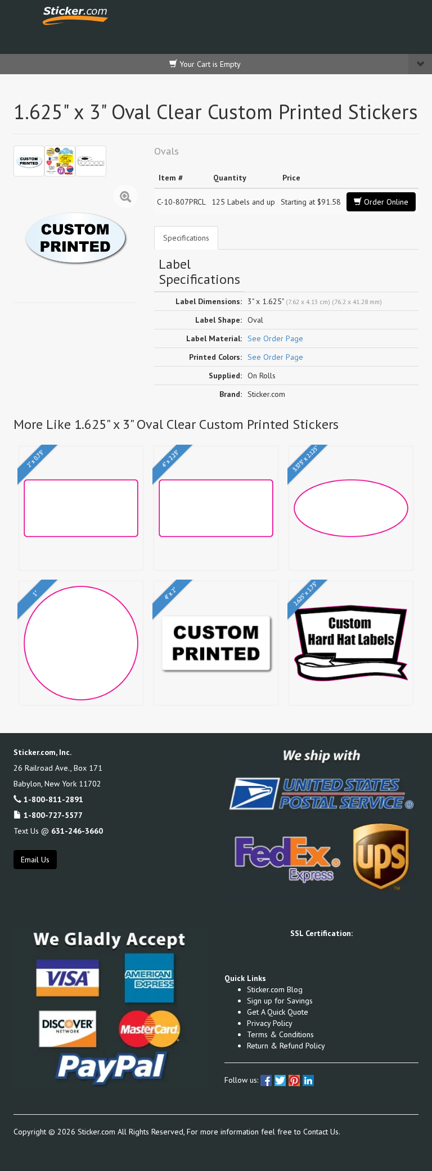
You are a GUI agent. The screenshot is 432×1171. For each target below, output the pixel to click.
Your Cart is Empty (209, 64)
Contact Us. (321, 1132)
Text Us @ (58, 831)
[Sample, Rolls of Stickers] (90, 161)
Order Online (385, 202)
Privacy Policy (269, 1023)
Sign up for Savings (280, 1001)
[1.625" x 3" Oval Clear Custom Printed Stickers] (29, 161)
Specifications (186, 238)
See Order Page (275, 338)
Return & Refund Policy (286, 1046)
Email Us (35, 859)
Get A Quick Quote (277, 1012)
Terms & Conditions (280, 1034)
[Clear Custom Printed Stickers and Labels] (59, 161)
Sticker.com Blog (275, 989)
